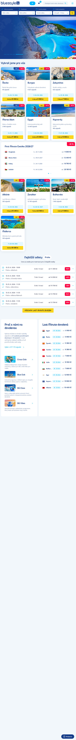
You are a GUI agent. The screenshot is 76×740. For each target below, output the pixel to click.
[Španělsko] (56, 343)
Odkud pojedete (8, 9)
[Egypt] (38, 110)
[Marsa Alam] (13, 110)
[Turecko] (56, 356)
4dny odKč (37, 99)
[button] (38, 37)
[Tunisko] (56, 349)
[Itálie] (56, 362)
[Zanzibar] (38, 185)
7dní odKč (38, 211)
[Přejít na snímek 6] (22, 54)
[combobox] (55, 3)
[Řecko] (13, 73)
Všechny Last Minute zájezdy (38, 310)
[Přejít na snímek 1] (5, 54)
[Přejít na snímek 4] (14, 54)
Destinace (24, 9)
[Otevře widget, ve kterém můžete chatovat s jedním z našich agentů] (67, 736)
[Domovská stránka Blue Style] (10, 3)
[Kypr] (56, 375)
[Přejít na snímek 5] (17, 54)
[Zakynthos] (63, 73)
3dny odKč (63, 99)
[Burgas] (38, 73)
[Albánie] (13, 185)
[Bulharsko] (63, 185)
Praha (47, 257)
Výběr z (13, 347)
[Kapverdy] (63, 110)
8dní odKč (12, 99)
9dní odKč (12, 137)
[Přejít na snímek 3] (11, 54)
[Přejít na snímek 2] (8, 54)
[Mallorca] (13, 222)
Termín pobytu (42, 9)
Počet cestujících (60, 9)
